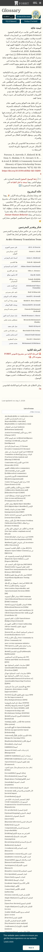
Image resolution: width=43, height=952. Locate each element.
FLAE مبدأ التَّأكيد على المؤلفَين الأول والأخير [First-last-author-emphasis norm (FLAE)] (19, 531)
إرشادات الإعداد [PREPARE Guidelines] (18, 759)
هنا (40, 388)
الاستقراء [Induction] (12, 825)
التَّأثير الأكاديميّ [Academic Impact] (17, 883)
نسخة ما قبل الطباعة (19, 182)
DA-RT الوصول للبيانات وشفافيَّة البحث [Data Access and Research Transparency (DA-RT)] (17, 498)
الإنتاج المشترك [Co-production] (16, 810)
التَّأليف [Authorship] (12, 886)
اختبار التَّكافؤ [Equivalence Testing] (17, 779)
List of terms (29, 408)
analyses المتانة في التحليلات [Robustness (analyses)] (14, 428)
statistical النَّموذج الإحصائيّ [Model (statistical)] (17, 717)
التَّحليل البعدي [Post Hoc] (13, 918)
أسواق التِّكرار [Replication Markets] (18, 741)
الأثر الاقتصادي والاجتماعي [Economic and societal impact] (19, 792)
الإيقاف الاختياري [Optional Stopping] (18, 813)
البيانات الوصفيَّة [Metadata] (14, 880)
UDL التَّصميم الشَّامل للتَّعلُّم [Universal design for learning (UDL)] (18, 737)
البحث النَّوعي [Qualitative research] (18, 857)
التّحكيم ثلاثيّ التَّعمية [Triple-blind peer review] (18, 908)
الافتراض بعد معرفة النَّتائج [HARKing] (17, 833)
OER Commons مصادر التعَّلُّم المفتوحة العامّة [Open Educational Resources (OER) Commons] (18, 599)
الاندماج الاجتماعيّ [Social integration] (18, 842)
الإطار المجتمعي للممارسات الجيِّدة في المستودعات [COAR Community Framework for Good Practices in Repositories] (17, 803)
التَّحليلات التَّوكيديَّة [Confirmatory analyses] (16, 927)
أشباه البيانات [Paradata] (13, 744)
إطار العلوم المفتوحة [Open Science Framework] (17, 763)
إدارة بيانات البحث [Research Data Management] (17, 751)
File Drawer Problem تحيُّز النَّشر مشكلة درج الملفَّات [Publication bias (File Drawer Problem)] (19, 523)
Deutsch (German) (24, 16)
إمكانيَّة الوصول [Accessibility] (15, 773)
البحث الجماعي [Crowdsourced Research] (16, 849)
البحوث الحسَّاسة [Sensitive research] (18, 871)
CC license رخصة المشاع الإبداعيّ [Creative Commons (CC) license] (17, 447)
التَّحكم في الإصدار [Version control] (17, 895)
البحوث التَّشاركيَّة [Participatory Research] (16, 866)
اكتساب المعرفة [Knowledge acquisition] (15, 783)
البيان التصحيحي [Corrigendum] (16, 874)
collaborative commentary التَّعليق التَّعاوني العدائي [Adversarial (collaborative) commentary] (17, 470)
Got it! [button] (31, 948)
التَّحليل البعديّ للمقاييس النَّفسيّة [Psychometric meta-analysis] (16, 922)
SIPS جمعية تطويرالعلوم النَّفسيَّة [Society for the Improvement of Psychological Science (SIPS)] (19, 697)
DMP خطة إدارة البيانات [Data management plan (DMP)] (15, 511)
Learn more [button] (8, 942)
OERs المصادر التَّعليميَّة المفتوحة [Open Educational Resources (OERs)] (18, 606)
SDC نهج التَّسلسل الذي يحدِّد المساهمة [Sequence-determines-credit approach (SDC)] (17, 689)
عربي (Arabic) (8, 16)
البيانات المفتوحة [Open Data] (15, 877)
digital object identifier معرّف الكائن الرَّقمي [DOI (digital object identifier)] (19, 505)
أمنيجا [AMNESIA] (11, 747)
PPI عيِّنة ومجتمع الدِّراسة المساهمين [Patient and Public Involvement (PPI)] (17, 659)
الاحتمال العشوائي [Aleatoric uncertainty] (15, 817)
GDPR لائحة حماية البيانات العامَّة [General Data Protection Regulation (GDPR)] (19, 538)
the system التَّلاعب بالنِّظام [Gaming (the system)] (17, 723)
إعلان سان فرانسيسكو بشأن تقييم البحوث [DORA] (18, 769)
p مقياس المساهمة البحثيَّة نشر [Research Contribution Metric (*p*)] (19, 633)
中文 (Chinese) (11, 21)
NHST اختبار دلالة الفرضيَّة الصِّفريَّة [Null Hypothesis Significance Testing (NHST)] (18, 577)
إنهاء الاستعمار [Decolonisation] (16, 776)
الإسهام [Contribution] (13, 796)
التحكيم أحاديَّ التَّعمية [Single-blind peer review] (19, 899)
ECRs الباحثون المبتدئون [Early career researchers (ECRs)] (18, 516)
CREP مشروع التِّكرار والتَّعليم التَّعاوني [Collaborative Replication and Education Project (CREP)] (17, 490)
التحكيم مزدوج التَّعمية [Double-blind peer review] (17, 913)
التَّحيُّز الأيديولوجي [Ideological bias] (17, 932)
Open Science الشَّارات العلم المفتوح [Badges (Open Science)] (17, 620)
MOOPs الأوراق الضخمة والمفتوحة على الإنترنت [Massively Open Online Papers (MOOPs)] (18, 558)
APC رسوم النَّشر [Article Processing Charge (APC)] (18, 434)
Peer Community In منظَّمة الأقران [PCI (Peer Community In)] (19, 639)
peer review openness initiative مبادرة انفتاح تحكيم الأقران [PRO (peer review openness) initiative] (18, 645)
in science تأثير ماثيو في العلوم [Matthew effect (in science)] (19, 544)
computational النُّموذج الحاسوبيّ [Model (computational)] (16, 477)
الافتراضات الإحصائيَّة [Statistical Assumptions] (16, 838)
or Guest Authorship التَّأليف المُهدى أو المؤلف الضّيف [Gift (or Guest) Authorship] (18, 626)
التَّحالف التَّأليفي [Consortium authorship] (15, 890)
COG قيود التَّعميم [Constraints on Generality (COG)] (17, 464)
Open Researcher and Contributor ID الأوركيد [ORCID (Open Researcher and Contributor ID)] (19, 612)
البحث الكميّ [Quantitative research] (18, 854)
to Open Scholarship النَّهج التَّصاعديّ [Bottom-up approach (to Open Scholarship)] (17, 729)
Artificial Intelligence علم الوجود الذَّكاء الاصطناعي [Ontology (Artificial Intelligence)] (18, 440)
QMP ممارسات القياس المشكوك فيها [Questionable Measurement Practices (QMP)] (17, 667)
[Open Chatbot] (36, 14)
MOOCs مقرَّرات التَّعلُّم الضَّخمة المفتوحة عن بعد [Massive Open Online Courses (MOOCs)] (19, 550)
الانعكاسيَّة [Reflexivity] (13, 845)
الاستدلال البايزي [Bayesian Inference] (18, 822)
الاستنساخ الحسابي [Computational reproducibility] (17, 829)
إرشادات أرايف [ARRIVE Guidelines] (17, 756)
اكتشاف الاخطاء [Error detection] (17, 788)
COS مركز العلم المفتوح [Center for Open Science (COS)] (17, 483)
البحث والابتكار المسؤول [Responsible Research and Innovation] (18, 861)
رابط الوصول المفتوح (29, 179)
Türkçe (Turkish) (30, 21)
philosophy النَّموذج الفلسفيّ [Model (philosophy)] (18, 653)
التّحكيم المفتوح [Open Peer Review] (18, 903)
